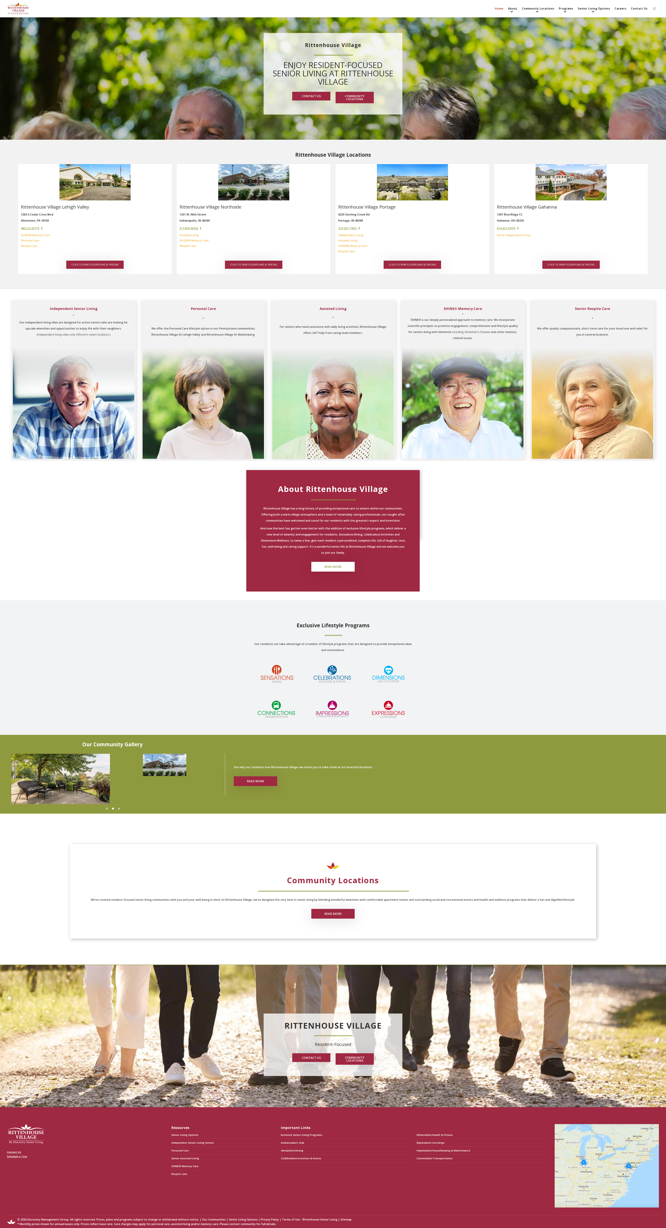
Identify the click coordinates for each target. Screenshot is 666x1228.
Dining (292, 1150)
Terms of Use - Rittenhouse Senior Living (309, 1219)
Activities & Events (301, 1158)
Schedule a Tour (17, 1156)
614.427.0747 (505, 228)
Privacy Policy (270, 1219)
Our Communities (214, 1219)
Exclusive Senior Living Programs (301, 1135)
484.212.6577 (29, 228)
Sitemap (346, 1219)
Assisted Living (189, 235)
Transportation (434, 1158)
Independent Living (350, 235)
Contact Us (14, 1152)
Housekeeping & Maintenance (443, 1150)
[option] (95, 219)
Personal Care (30, 240)
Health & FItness (434, 1135)
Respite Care (29, 246)
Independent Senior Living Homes (192, 1142)
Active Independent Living (513, 235)
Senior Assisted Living (185, 1158)
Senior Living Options (184, 1135)
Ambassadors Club (292, 1142)
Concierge (430, 1142)
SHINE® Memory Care (35, 235)
